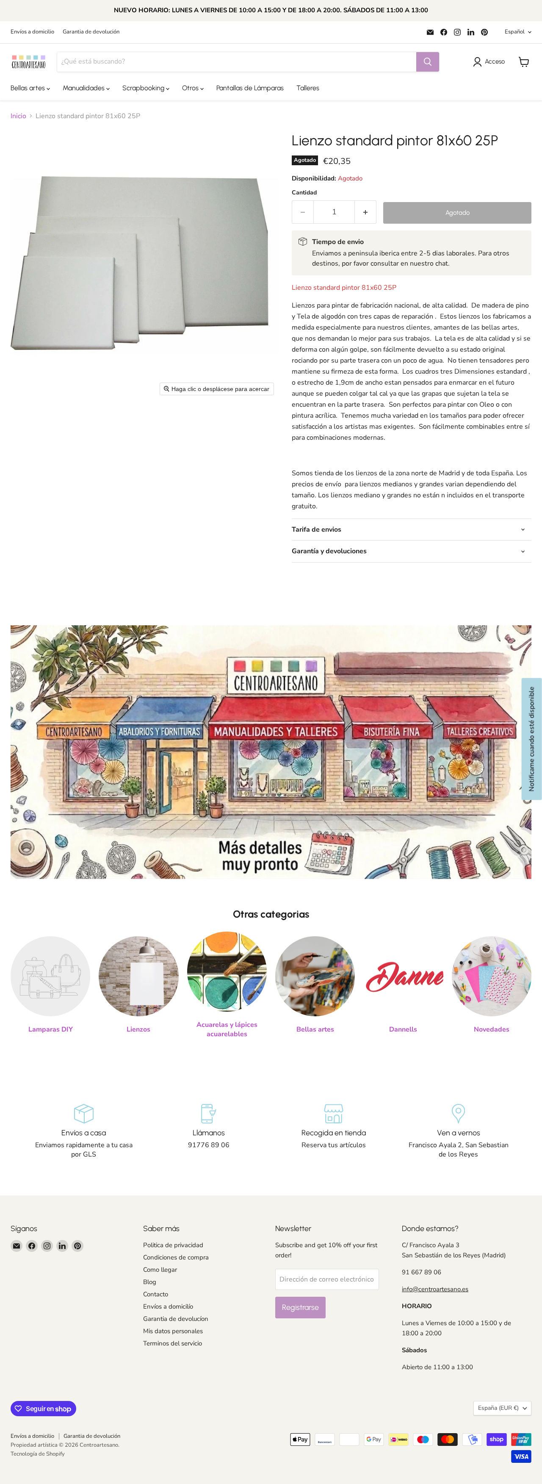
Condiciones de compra (176, 1257)
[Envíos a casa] (83, 1131)
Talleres (307, 88)
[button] (490, 62)
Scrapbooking (144, 88)
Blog (149, 1282)
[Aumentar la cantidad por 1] (365, 212)
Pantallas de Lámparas (250, 88)
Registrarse (300, 1307)
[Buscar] (427, 62)
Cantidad (304, 192)
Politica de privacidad (173, 1245)
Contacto (155, 1294)
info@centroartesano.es (435, 1289)
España (498, 1408)
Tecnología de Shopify (38, 1454)
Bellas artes (29, 88)
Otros (191, 88)
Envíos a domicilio (32, 32)
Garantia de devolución (91, 32)
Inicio (18, 116)
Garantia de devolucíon (175, 1319)
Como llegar (160, 1269)
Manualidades (84, 88)
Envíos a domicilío (168, 1306)
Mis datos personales (173, 1331)
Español (515, 32)
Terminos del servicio (172, 1343)
